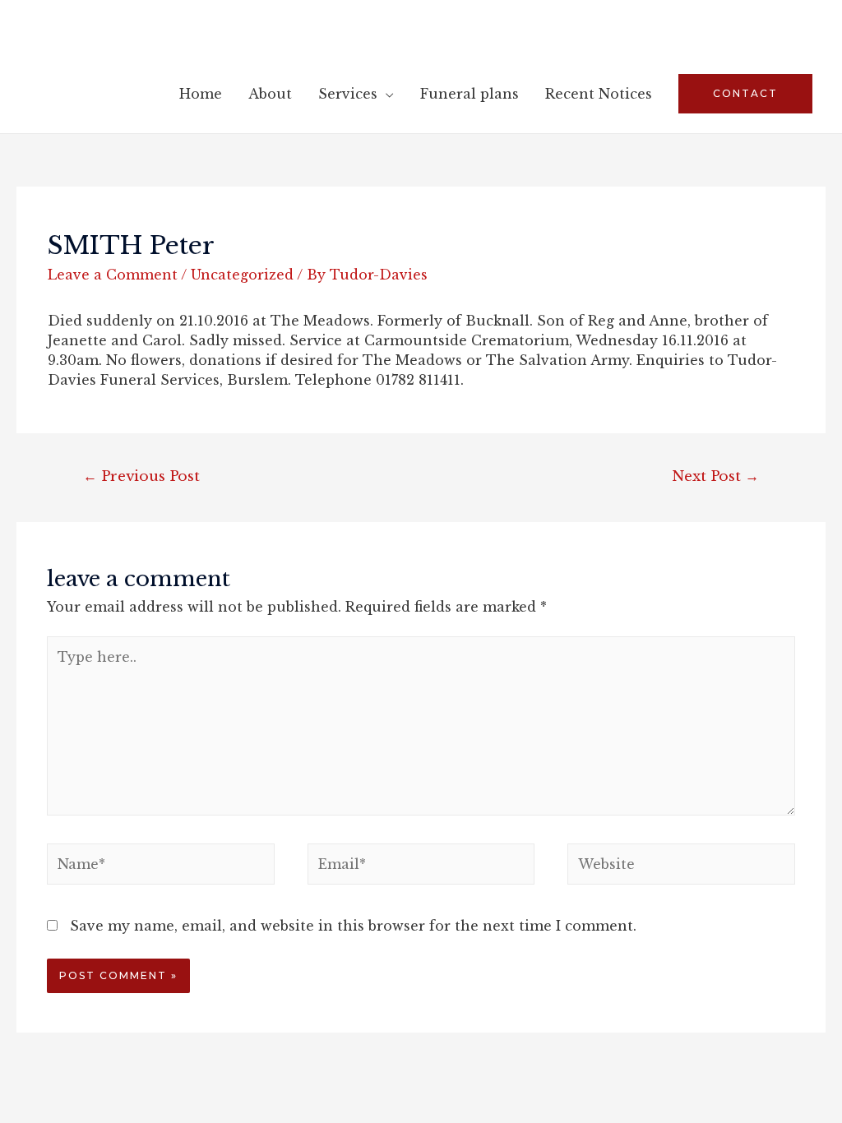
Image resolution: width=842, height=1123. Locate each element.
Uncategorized (242, 274)
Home (200, 93)
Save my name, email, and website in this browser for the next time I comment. (353, 925)
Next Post (715, 476)
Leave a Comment (113, 274)
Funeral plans (469, 93)
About (270, 93)
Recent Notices (598, 93)
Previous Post (141, 476)
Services (347, 93)
